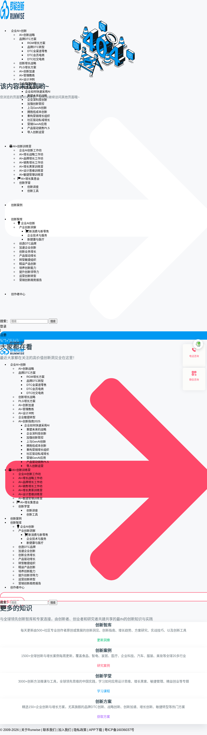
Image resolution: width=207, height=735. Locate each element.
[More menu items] (1, 306)
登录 (3, 326)
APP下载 (95, 730)
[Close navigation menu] (1, 357)
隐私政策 (80, 730)
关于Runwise (30, 730)
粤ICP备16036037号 (119, 730)
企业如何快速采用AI (37, 91)
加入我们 (64, 730)
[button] (1, 313)
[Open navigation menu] (1, 347)
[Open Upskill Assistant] (198, 344)
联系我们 (49, 730)
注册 (3, 335)
